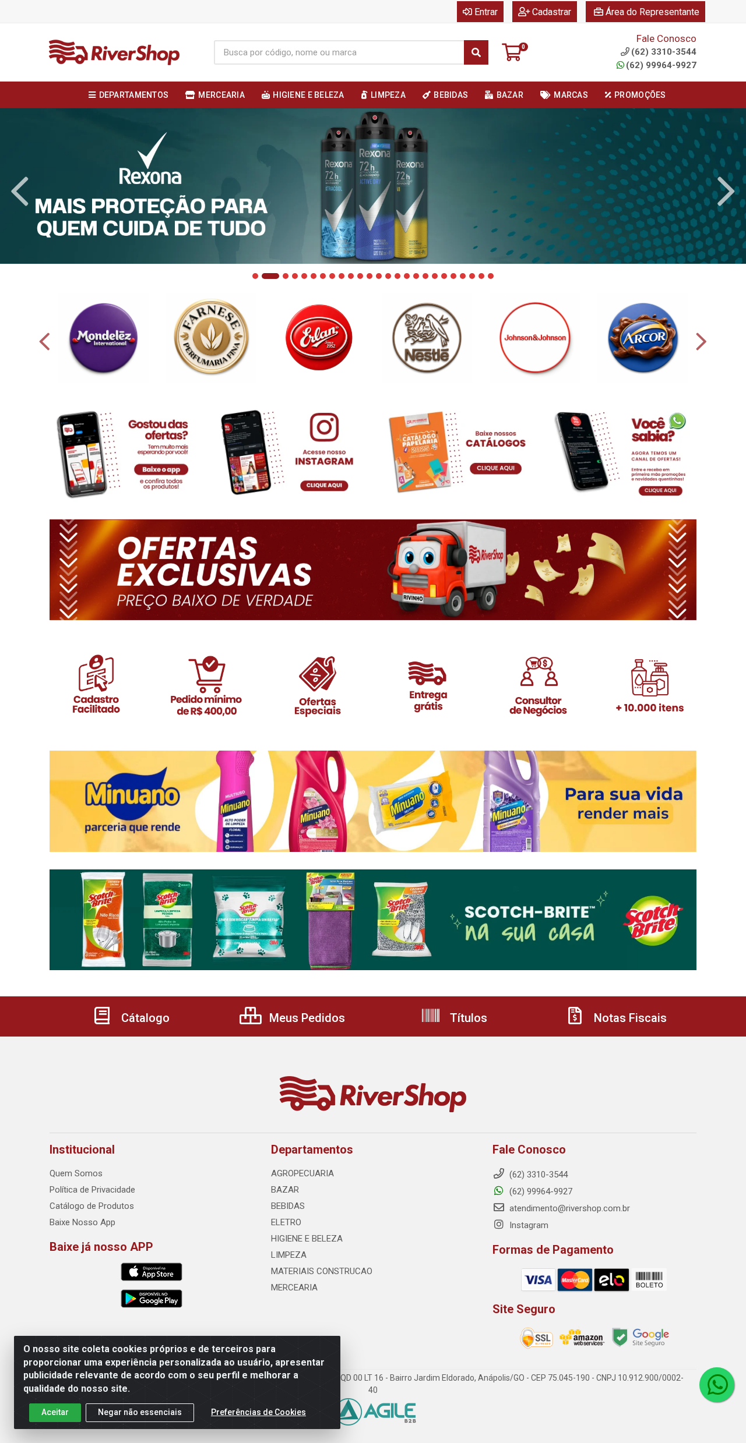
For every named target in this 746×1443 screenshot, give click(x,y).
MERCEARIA (294, 1287)
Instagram (527, 1225)
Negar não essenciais (140, 1412)
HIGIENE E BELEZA (307, 1238)
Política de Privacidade (92, 1189)
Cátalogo (144, 1018)
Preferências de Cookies (258, 1412)
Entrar (486, 11)
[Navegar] (20, 191)
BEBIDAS (288, 1206)
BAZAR (285, 1189)
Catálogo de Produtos (92, 1206)
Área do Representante (652, 11)
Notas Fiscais (629, 1018)
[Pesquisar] (476, 52)
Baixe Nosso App (82, 1222)
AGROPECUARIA (302, 1173)
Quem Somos (76, 1173)
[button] (255, 276)
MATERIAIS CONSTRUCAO (321, 1271)
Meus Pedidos (305, 1018)
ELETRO (286, 1222)
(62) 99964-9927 (661, 65)
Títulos (467, 1018)
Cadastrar (551, 11)
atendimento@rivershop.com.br (568, 1208)
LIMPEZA (289, 1255)
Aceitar (55, 1412)
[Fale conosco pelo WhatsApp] (716, 1384)
